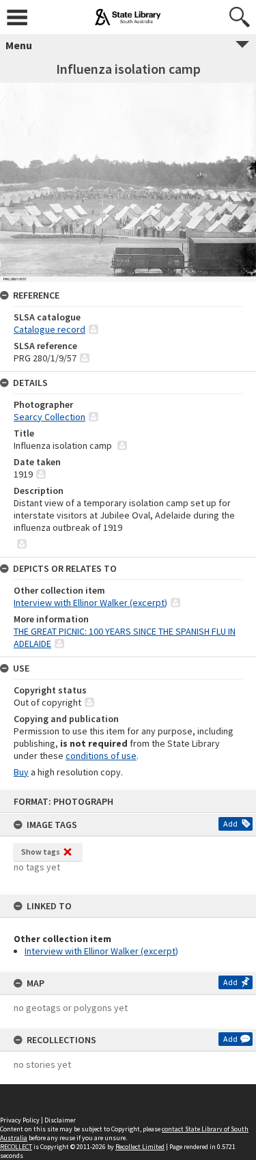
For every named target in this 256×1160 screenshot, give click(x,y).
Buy (21, 772)
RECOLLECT (16, 1146)
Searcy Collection (49, 417)
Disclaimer (60, 1120)
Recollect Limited (140, 1146)
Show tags (40, 851)
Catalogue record (49, 329)
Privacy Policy (20, 1120)
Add (230, 823)
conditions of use (101, 755)
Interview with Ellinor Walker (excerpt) (101, 951)
